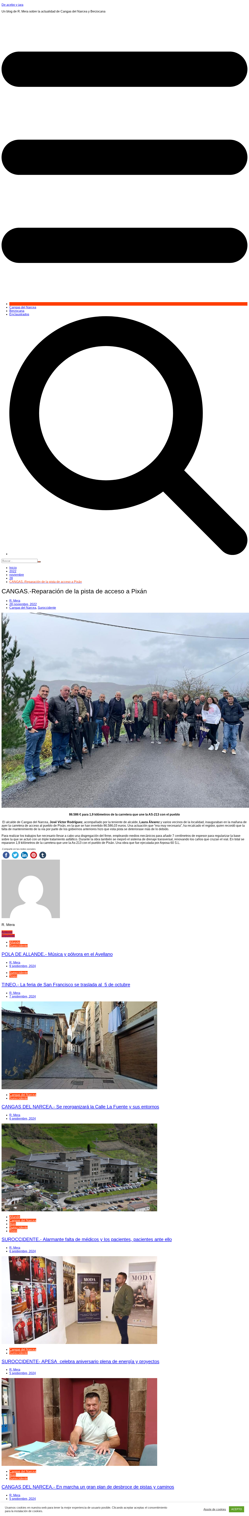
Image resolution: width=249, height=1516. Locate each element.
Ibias (12, 1224)
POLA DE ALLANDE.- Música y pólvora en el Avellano (57, 954)
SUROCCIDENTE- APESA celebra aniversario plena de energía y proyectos (80, 1361)
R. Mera (14, 600)
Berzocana (16, 310)
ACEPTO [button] (236, 1509)
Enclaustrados (19, 314)
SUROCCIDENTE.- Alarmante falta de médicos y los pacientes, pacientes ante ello (87, 1239)
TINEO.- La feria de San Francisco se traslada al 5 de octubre (66, 984)
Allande (14, 942)
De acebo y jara (12, 4)
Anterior (7, 932)
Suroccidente (47, 607)
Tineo (13, 976)
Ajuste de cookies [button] (214, 1509)
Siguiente (8, 935)
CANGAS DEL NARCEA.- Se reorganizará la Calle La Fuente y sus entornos (80, 1106)
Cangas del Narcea (22, 307)
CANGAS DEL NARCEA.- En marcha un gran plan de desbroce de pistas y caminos (88, 1486)
